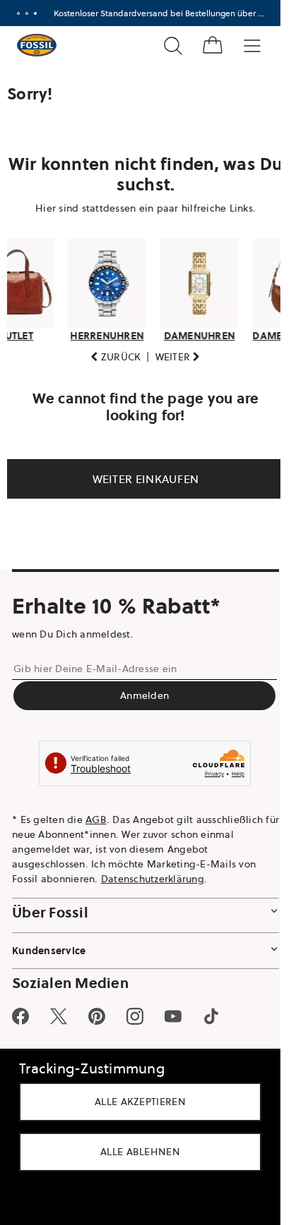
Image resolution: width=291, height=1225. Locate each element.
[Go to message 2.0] (26, 13)
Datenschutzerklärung (152, 879)
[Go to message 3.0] (35, 13)
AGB (96, 819)
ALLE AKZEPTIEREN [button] (140, 1102)
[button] (110, 357)
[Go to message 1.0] (18, 13)
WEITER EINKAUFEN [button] (140, 479)
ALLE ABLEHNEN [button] (140, 1152)
